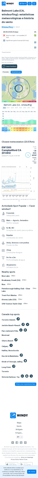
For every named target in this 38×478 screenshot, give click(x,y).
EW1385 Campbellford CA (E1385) (11, 150)
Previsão (6, 72)
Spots (19, 426)
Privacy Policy (15, 459)
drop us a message (27, 457)
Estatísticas (16, 72)
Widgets (19, 429)
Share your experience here (25, 384)
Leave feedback (11, 66)
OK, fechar (31, 471)
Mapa (19, 423)
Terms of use (23, 459)
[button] (30, 155)
